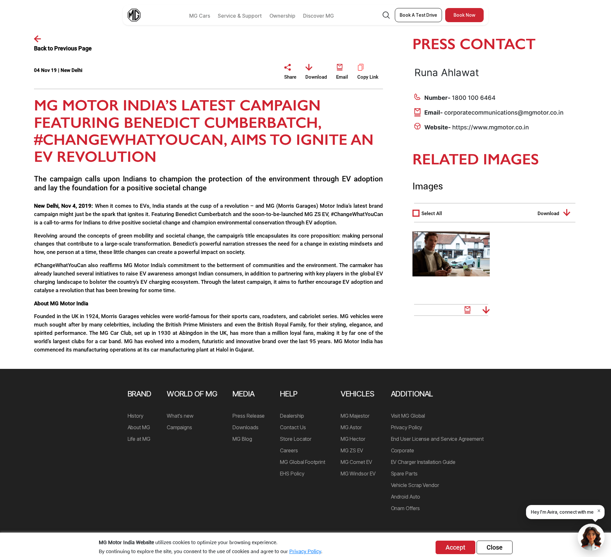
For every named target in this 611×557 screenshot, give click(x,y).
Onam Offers (405, 508)
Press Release (249, 416)
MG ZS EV (352, 450)
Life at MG (139, 439)
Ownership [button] (282, 16)
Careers (289, 450)
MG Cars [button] (199, 16)
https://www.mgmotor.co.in (490, 127)
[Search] (386, 15)
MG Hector (353, 439)
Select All (431, 213)
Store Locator (295, 439)
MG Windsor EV (358, 473)
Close (495, 547)
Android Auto (405, 496)
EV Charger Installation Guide (423, 462)
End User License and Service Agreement (437, 439)
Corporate (402, 450)
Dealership (292, 416)
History (135, 416)
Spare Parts (404, 473)
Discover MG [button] (318, 16)
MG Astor (351, 427)
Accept (455, 547)
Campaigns (179, 427)
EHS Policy (292, 473)
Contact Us (293, 427)
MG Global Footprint (302, 462)
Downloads (245, 427)
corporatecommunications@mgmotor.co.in (504, 112)
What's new (180, 416)
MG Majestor (355, 416)
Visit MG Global (408, 416)
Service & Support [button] (240, 16)
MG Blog (242, 439)
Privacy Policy (406, 427)
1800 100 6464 (474, 97)
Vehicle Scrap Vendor (415, 485)
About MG (139, 427)
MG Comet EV (356, 462)
